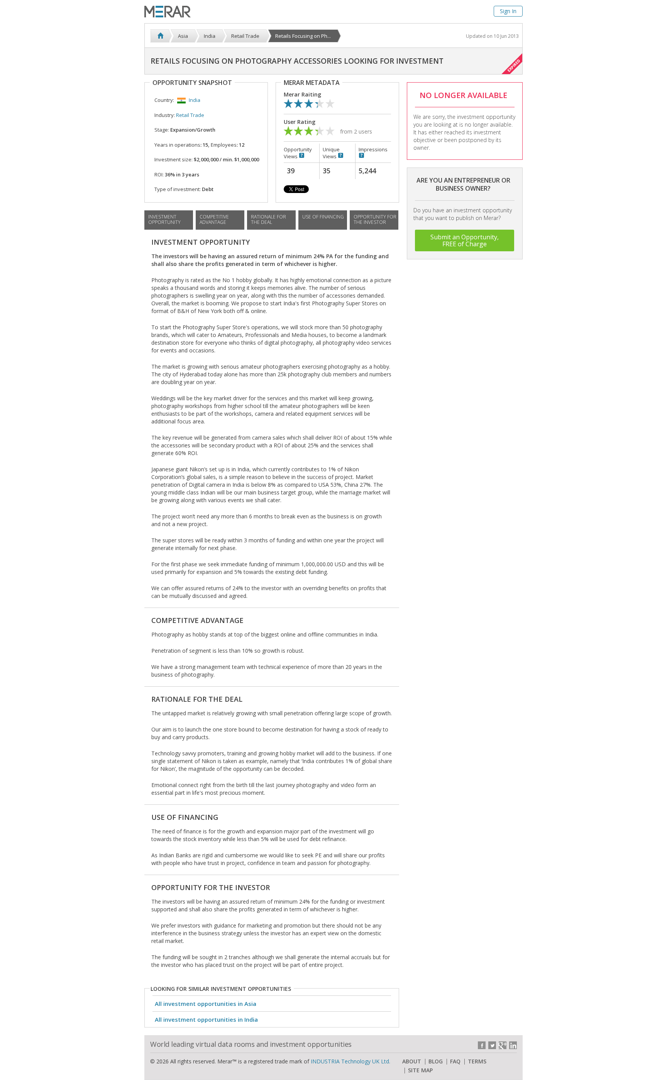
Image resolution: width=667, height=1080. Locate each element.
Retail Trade (190, 115)
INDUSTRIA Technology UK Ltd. (350, 1061)
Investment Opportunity (164, 219)
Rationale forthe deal (268, 219)
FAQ (455, 1061)
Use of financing (323, 216)
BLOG (435, 1061)
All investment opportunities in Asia (205, 1003)
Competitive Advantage (214, 219)
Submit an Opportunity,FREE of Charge (464, 240)
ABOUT (411, 1061)
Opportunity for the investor (375, 219)
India (194, 99)
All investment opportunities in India (206, 1019)
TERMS (477, 1061)
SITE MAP (420, 1070)
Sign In (508, 11)
